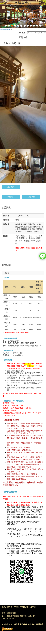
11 (37, 26)
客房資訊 (11, 197)
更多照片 (11, 187)
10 (34, 26)
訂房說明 (31, 197)
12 (40, 26)
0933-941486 (12, 613)
